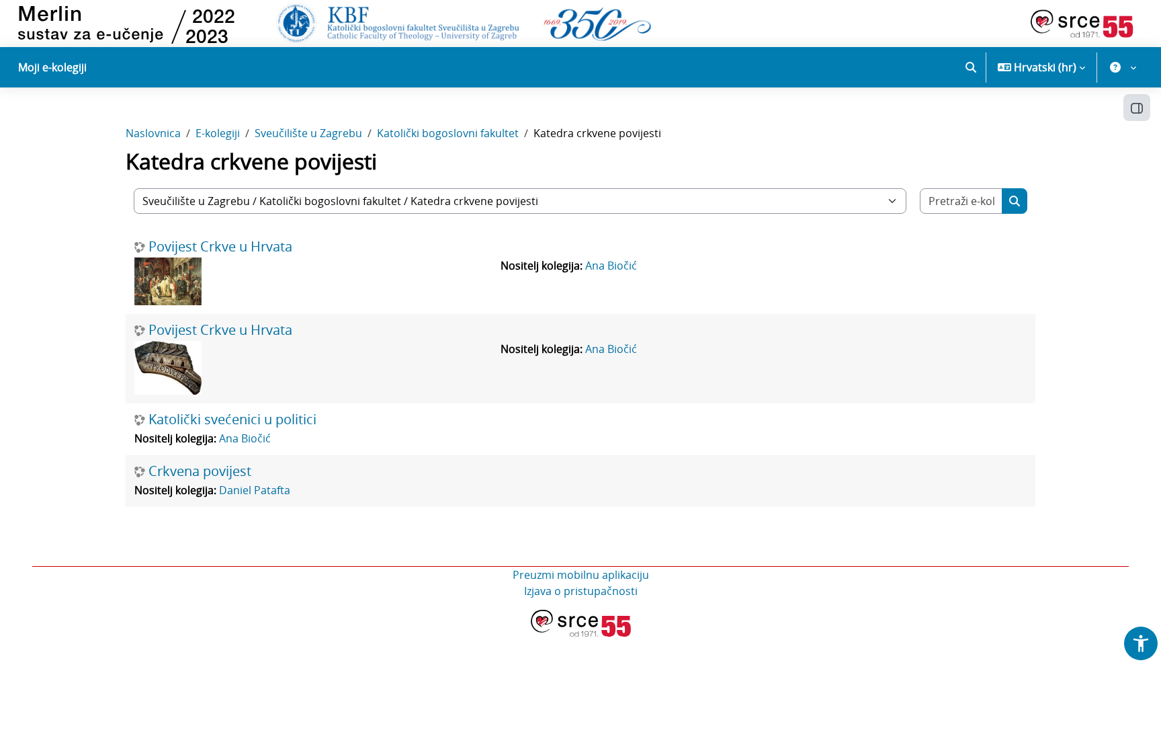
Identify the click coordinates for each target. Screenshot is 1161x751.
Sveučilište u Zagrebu (308, 133)
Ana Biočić (611, 265)
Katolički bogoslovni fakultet (448, 133)
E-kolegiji (218, 133)
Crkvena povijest (199, 471)
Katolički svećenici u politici (232, 419)
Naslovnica (153, 133)
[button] (971, 67)
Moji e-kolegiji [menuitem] (52, 67)
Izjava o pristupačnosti (581, 591)
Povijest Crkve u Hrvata (220, 246)
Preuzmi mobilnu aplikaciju (581, 574)
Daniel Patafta (254, 490)
